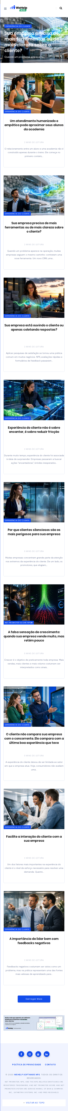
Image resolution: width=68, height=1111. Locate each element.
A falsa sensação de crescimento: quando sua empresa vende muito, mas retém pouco (34, 636)
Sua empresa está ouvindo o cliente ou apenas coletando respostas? (27, 42)
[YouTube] (38, 1054)
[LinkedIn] (46, 1054)
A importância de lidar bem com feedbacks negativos (34, 941)
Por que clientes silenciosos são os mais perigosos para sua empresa (34, 532)
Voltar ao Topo (35, 1102)
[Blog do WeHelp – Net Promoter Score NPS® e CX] (18, 8)
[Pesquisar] (59, 8)
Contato (50, 1064)
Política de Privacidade (26, 1064)
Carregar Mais (34, 999)
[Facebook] (21, 1054)
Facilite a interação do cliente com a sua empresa (34, 838)
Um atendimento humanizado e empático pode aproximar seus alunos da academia (34, 125)
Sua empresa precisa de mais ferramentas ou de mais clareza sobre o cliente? (34, 227)
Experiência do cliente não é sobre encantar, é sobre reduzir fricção (34, 430)
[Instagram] (30, 1054)
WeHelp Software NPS (27, 1074)
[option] (34, 40)
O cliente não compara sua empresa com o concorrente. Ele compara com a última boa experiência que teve (34, 738)
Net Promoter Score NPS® (19, 622)
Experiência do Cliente (18, 26)
